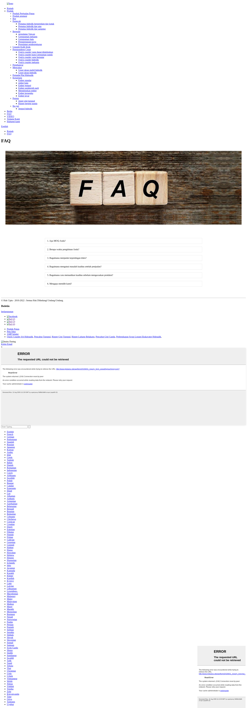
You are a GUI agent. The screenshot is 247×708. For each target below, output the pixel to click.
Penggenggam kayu (27, 42)
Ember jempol (24, 85)
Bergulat (16, 31)
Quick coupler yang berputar (31, 57)
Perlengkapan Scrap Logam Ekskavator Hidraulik (138, 336)
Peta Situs (11, 331)
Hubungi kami (13, 121)
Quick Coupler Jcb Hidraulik (20, 336)
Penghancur (18, 65)
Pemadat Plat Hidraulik (23, 75)
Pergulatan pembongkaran (30, 44)
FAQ (9, 114)
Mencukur (17, 67)
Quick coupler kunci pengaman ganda (35, 54)
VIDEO (10, 116)
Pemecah (17, 21)
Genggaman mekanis (27, 36)
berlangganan (7, 311)
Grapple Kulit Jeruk (21, 47)
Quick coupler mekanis (28, 62)
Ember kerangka (25, 93)
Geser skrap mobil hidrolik (30, 70)
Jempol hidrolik (25, 108)
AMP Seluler (13, 334)
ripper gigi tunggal (26, 101)
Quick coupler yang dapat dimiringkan (35, 52)
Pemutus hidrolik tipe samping (32, 29)
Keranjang (17, 78)
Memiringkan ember (27, 90)
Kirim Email (6, 344)
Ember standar (24, 80)
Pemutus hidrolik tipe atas (29, 26)
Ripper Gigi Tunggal (61, 336)
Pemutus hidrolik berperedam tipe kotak (36, 24)
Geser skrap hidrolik (27, 72)
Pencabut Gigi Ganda (105, 336)
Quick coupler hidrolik (28, 60)
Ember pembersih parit (28, 88)
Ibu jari (16, 106)
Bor (14, 18)
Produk (10, 11)
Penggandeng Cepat (22, 49)
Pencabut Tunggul (42, 336)
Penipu (16, 98)
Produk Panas (13, 329)
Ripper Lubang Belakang (83, 336)
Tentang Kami (13, 119)
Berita (9, 111)
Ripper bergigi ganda (27, 103)
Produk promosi (20, 16)
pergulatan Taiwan (26, 34)
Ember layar (23, 96)
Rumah (10, 8)
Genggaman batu (26, 39)
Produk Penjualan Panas (23, 13)
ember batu (23, 83)
